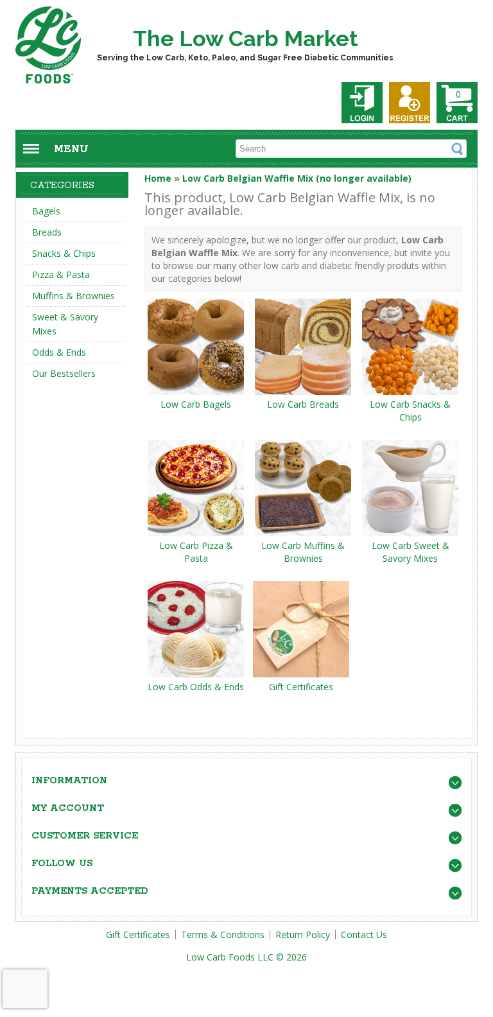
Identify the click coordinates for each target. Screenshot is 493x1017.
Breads (47, 232)
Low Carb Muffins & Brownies (303, 551)
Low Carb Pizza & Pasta (196, 551)
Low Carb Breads (303, 404)
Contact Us (364, 934)
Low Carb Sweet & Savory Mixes (410, 551)
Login (362, 102)
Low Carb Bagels (195, 404)
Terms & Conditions (222, 934)
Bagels (46, 211)
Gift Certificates (301, 687)
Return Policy (302, 934)
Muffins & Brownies (73, 296)
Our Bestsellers (64, 373)
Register (409, 102)
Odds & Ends (59, 352)
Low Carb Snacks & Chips (410, 410)
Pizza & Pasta (61, 274)
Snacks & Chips (64, 253)
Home (157, 178)
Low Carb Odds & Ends (196, 687)
